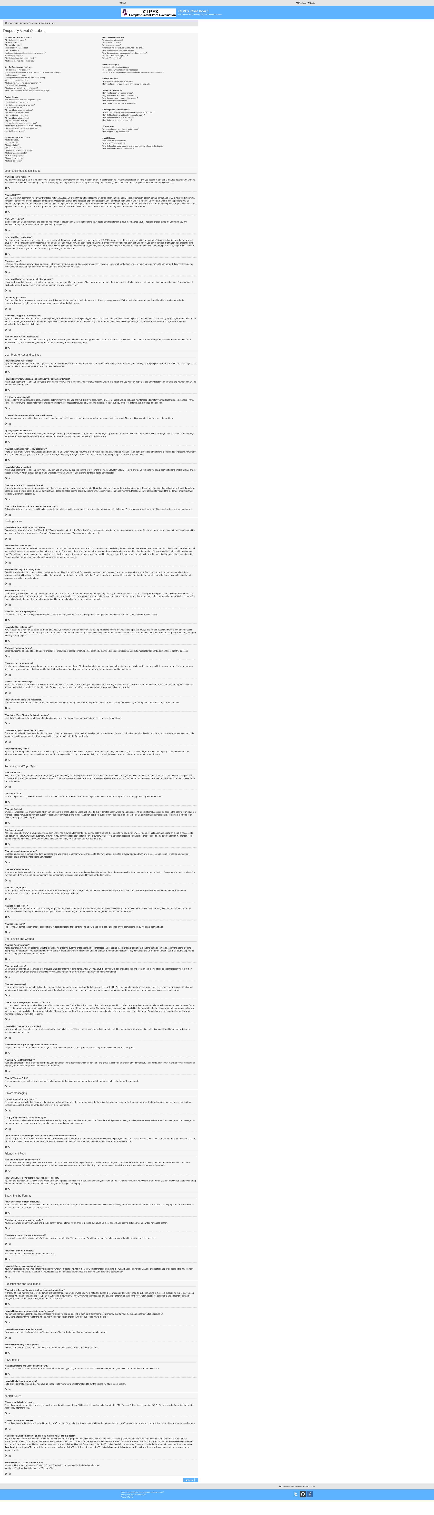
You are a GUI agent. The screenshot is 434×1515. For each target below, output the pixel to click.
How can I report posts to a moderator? (21, 123)
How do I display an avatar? (16, 85)
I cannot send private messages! (115, 67)
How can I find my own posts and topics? (119, 103)
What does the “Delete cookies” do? (19, 61)
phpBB (94, 436)
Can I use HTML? (12, 143)
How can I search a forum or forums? (117, 93)
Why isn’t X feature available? (114, 143)
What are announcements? (16, 153)
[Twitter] (296, 1494)
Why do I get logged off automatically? (20, 58)
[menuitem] (122, 3)
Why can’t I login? (12, 50)
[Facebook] (310, 1494)
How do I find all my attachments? (116, 132)
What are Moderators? (111, 43)
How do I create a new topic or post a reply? (23, 100)
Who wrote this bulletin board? (114, 141)
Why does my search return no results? (118, 96)
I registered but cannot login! (16, 48)
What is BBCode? (12, 140)
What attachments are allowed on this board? (120, 129)
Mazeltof (138, 1495)
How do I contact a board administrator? (118, 148)
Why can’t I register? (13, 45)
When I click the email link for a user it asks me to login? (27, 91)
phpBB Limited (81, 1405)
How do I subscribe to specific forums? (118, 117)
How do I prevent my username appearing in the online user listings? (33, 72)
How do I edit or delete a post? (17, 102)
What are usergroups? (111, 45)
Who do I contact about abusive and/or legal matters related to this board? (132, 146)
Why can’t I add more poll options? (19, 110)
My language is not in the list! (16, 80)
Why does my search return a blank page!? (120, 98)
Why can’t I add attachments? (17, 118)
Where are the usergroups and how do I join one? (122, 48)
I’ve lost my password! (14, 56)
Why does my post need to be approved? (21, 128)
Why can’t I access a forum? (16, 115)
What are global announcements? (18, 150)
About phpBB (11, 1408)
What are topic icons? (13, 161)
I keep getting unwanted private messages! (120, 70)
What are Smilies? (12, 145)
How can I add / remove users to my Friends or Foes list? (126, 84)
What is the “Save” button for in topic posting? (23, 126)
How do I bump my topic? (15, 131)
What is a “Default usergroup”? (115, 56)
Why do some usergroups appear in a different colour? (124, 53)
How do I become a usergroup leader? (118, 50)
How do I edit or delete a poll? (17, 113)
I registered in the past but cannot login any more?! (25, 53)
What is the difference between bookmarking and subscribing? (127, 112)
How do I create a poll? (14, 107)
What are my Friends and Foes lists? (117, 81)
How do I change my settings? (17, 70)
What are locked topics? (14, 158)
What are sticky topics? (14, 156)
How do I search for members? (115, 101)
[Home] (148, 12)
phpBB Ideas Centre (128, 1423)
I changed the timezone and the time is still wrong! (25, 78)
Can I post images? (13, 148)
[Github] (303, 1494)
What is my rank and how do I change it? (21, 88)
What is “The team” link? (112, 58)
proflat (127, 1495)
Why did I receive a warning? (16, 120)
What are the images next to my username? (23, 83)
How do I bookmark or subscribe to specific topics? (123, 115)
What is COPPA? (11, 43)
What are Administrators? (112, 40)
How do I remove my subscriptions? (117, 120)
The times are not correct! (15, 75)
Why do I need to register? (15, 40)
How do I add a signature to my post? (20, 105)
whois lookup (11, 1441)
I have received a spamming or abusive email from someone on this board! (133, 72)
